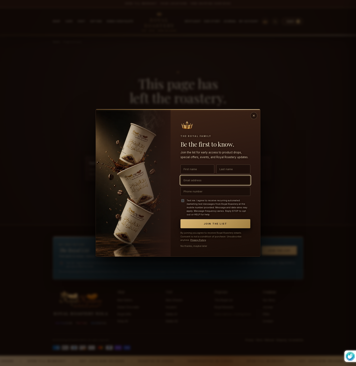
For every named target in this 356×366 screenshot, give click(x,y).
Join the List (215, 223)
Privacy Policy (198, 240)
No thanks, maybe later (193, 246)
